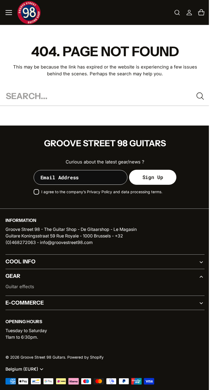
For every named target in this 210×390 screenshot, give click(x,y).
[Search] (196, 96)
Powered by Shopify (85, 357)
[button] (8, 12)
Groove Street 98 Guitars (43, 357)
